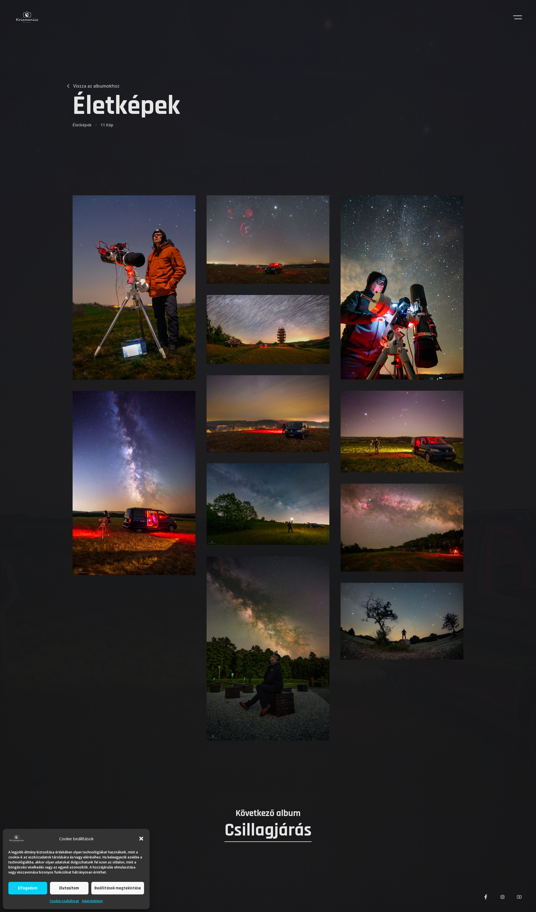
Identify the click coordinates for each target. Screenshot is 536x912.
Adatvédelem (92, 901)
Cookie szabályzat (64, 901)
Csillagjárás (268, 830)
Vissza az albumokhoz (96, 86)
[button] (141, 838)
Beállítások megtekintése (117, 888)
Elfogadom (27, 888)
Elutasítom (69, 888)
